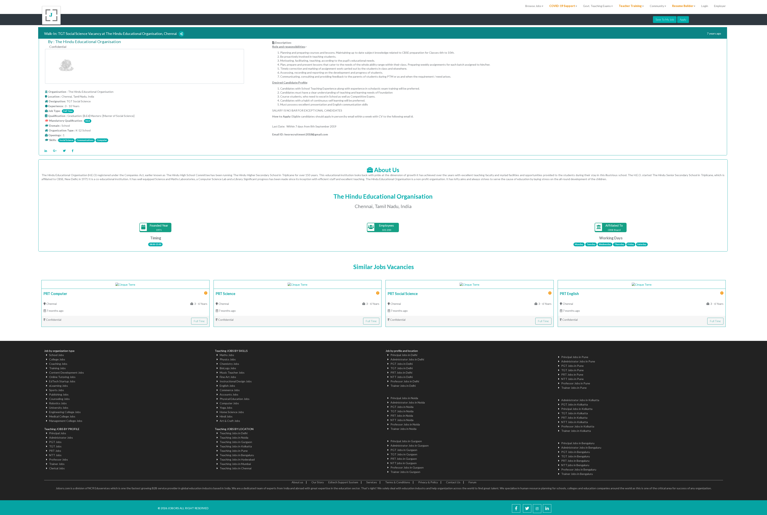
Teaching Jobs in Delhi (233, 433)
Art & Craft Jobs (230, 420)
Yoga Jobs (226, 407)
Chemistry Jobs (229, 363)
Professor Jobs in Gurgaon (407, 467)
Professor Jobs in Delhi (404, 381)
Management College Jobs (65, 420)
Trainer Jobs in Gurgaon (405, 472)
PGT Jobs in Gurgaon (403, 450)
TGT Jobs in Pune (572, 370)
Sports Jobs (56, 390)
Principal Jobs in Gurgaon (406, 441)
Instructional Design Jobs (236, 381)
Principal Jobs (57, 433)
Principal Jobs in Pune (574, 357)
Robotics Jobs (58, 403)
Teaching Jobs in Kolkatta (236, 446)
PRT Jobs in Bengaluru (575, 460)
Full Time (199, 321)
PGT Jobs (55, 442)
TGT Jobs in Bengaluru (575, 456)
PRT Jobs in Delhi (401, 372)
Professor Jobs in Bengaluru (578, 469)
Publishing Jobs (59, 394)
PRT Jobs (55, 450)
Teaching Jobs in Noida (234, 437)
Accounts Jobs (229, 394)
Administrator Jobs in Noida (407, 402)
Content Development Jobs (66, 372)
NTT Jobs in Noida (401, 420)
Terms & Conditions (397, 482)
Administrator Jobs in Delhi (407, 359)
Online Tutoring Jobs (62, 377)
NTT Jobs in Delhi (401, 377)
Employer (720, 6)
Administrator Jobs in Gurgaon (409, 445)
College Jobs (57, 359)
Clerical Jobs (57, 468)
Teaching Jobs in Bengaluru (237, 455)
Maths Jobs (227, 355)
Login (704, 6)
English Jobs (227, 385)
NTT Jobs (55, 455)
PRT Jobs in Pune (572, 374)
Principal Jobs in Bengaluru (577, 443)
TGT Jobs (55, 446)
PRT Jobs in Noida (401, 415)
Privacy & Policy (428, 482)
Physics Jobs (228, 359)
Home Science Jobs (232, 412)
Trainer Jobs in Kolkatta (576, 430)
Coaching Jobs (58, 363)
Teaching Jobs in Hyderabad (237, 459)
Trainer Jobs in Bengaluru (577, 474)
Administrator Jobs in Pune (578, 361)
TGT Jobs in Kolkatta (574, 413)
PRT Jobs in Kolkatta (574, 417)
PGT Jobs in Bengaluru (575, 452)
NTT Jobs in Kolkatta (574, 422)
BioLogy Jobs (228, 368)
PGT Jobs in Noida (401, 406)
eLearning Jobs (58, 385)
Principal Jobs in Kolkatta (576, 408)
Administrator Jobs (61, 437)
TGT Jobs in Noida (401, 411)
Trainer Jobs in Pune (574, 387)
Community (657, 6)
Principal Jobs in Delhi (403, 355)
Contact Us (453, 482)
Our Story (317, 482)
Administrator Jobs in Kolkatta (580, 400)
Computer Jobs (229, 403)
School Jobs (56, 355)
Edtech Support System (343, 482)
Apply (683, 19)
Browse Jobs (533, 6)
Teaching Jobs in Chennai (235, 468)
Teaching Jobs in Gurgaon (236, 442)
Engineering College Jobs (65, 412)
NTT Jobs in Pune (572, 379)
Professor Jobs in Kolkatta (577, 426)
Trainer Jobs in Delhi (403, 385)
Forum (472, 482)
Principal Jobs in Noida (404, 398)
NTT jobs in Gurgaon (403, 463)
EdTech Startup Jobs (62, 381)
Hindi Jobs (226, 416)
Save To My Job (665, 19)
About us (297, 482)
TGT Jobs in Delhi (401, 368)
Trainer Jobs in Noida (403, 428)
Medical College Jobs (62, 416)
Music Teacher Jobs (232, 372)
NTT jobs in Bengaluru (575, 465)
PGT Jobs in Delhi (401, 363)
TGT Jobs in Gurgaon (403, 454)
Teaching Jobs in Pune (234, 450)
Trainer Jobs (57, 464)
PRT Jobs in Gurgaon (403, 458)
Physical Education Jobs (234, 399)
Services (371, 482)
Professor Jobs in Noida (405, 424)
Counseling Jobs (59, 399)
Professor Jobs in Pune (575, 383)
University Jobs (58, 407)
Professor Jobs (58, 459)
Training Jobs (57, 368)
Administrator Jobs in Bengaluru (581, 447)
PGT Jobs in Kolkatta (574, 404)
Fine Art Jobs (228, 377)
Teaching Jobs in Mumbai (235, 464)
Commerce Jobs (230, 390)
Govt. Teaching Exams (597, 6)
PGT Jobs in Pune (572, 365)
